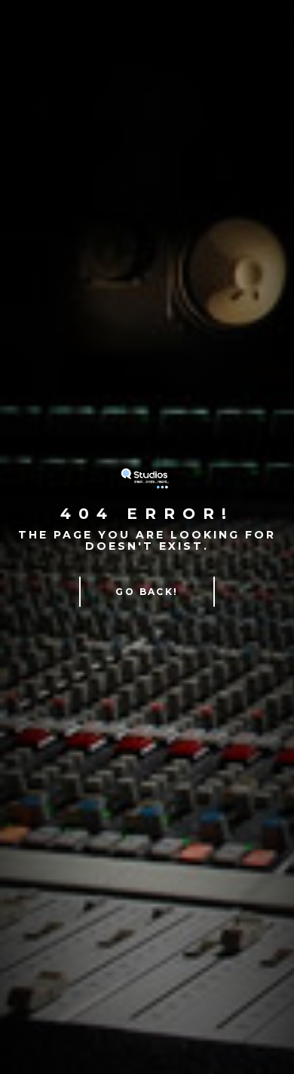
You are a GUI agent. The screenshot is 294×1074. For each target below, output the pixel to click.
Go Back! (146, 590)
